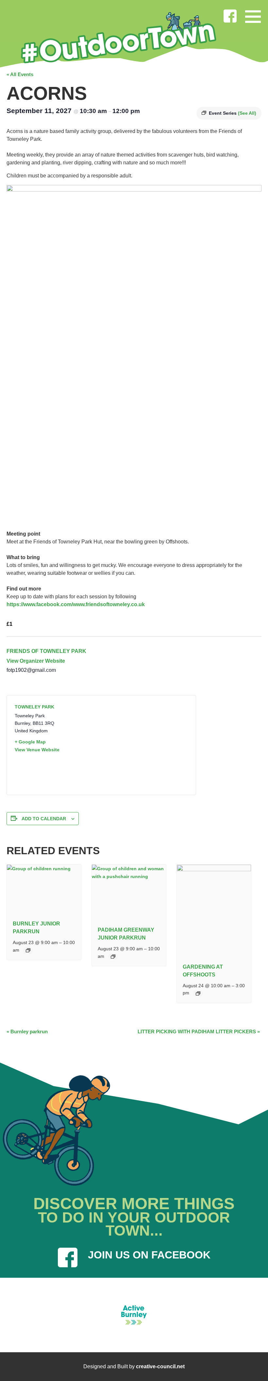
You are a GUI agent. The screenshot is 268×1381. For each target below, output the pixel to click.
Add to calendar (44, 818)
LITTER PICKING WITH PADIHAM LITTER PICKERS (199, 1031)
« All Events (20, 74)
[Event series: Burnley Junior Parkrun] (28, 950)
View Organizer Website (36, 661)
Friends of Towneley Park (46, 651)
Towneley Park (34, 706)
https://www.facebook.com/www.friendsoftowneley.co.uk (76, 604)
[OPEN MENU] (253, 15)
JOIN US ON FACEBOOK (149, 1255)
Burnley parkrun (27, 1031)
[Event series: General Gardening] (198, 993)
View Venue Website (37, 749)
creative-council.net (160, 1366)
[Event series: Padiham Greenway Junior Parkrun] (113, 956)
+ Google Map (30, 741)
